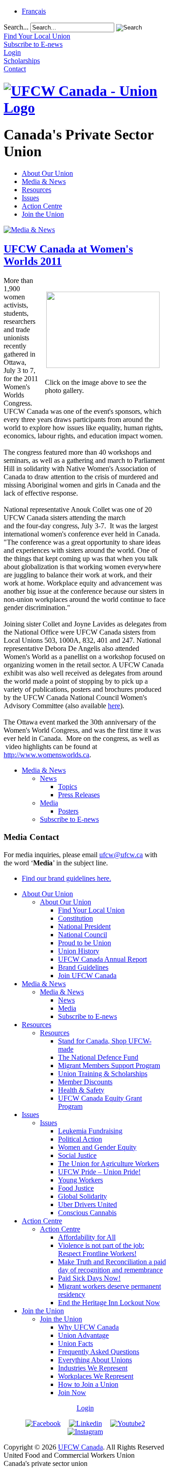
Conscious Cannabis (87, 1213)
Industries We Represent (92, 1368)
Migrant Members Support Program (109, 1065)
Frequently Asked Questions (98, 1352)
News (48, 778)
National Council (82, 935)
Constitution (75, 918)
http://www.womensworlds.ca (46, 755)
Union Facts (75, 1343)
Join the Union (43, 214)
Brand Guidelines (83, 967)
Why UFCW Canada (88, 1327)
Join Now (72, 1392)
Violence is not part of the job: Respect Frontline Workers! (101, 1249)
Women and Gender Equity (97, 1147)
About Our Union (47, 173)
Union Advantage (83, 1335)
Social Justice (77, 1155)
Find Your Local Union (91, 910)
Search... (16, 27)
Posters (68, 811)
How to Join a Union (88, 1384)
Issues (30, 198)
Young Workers (80, 1180)
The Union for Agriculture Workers (108, 1163)
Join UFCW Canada (87, 975)
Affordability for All (87, 1237)
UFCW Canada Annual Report (102, 959)
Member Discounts (85, 1082)
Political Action (80, 1139)
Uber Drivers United (87, 1204)
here (114, 706)
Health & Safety (81, 1090)
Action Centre (42, 206)
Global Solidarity (82, 1196)
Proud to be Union (84, 943)
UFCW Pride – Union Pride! (99, 1172)
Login (85, 1408)
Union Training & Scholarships (102, 1074)
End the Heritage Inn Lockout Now (109, 1302)
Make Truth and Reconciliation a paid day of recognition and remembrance (112, 1266)
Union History (78, 951)
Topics (67, 786)
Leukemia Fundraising (90, 1131)
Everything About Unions (95, 1360)
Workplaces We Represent (95, 1376)
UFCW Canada (80, 1447)
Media (49, 803)
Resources (36, 190)
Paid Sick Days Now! (89, 1278)
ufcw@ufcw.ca (121, 855)
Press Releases (79, 795)
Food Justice (76, 1188)
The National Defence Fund (98, 1057)
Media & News (44, 181)
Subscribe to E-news (69, 819)
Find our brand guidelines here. (66, 878)
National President (84, 926)
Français (34, 11)
